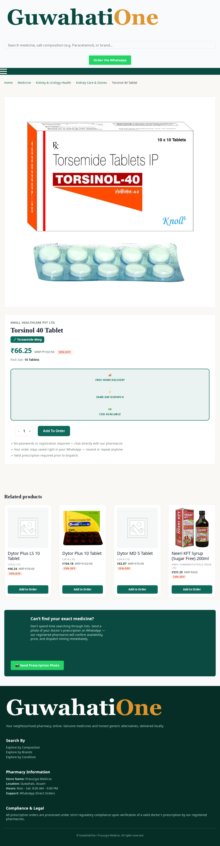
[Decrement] (18, 431)
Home (8, 83)
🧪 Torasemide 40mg (27, 339)
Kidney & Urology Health (53, 83)
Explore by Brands (19, 752)
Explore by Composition (23, 747)
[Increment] (30, 431)
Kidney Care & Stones (91, 83)
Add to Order (54, 431)
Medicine (24, 83)
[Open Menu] (3, 71)
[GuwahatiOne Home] (82, 18)
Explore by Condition (21, 757)
